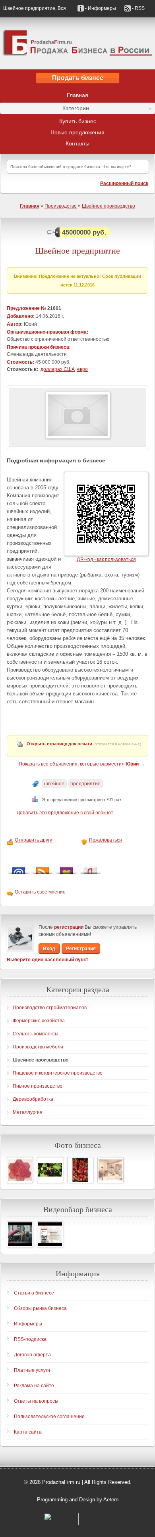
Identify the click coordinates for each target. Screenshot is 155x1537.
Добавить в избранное (66, 868)
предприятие (85, 784)
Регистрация (81, 948)
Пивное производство (37, 1086)
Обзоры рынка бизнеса (40, 1308)
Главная (77, 95)
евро (82, 369)
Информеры (28, 1324)
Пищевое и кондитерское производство (58, 1073)
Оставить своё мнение (40, 892)
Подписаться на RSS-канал (42, 868)
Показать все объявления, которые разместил (79, 764)
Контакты (77, 143)
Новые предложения (77, 132)
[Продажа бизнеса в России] (77, 43)
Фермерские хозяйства (39, 1020)
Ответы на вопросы (36, 1401)
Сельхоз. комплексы (35, 1034)
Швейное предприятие (77, 250)
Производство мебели (38, 1047)
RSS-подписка (30, 1339)
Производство (61, 206)
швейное (54, 784)
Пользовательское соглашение (49, 1416)
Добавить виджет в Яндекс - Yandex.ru (90, 868)
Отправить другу (33, 840)
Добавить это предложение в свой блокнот (65, 812)
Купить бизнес (77, 121)
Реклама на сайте (34, 1385)
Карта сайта (28, 1432)
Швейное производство (108, 206)
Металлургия (28, 1112)
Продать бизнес (77, 77)
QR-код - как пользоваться (106, 559)
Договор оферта (32, 1355)
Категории (44, 109)
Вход (49, 948)
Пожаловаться (105, 840)
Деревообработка (33, 1099)
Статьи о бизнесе (34, 1293)
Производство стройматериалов (50, 1007)
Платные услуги (32, 1370)
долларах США (58, 369)
